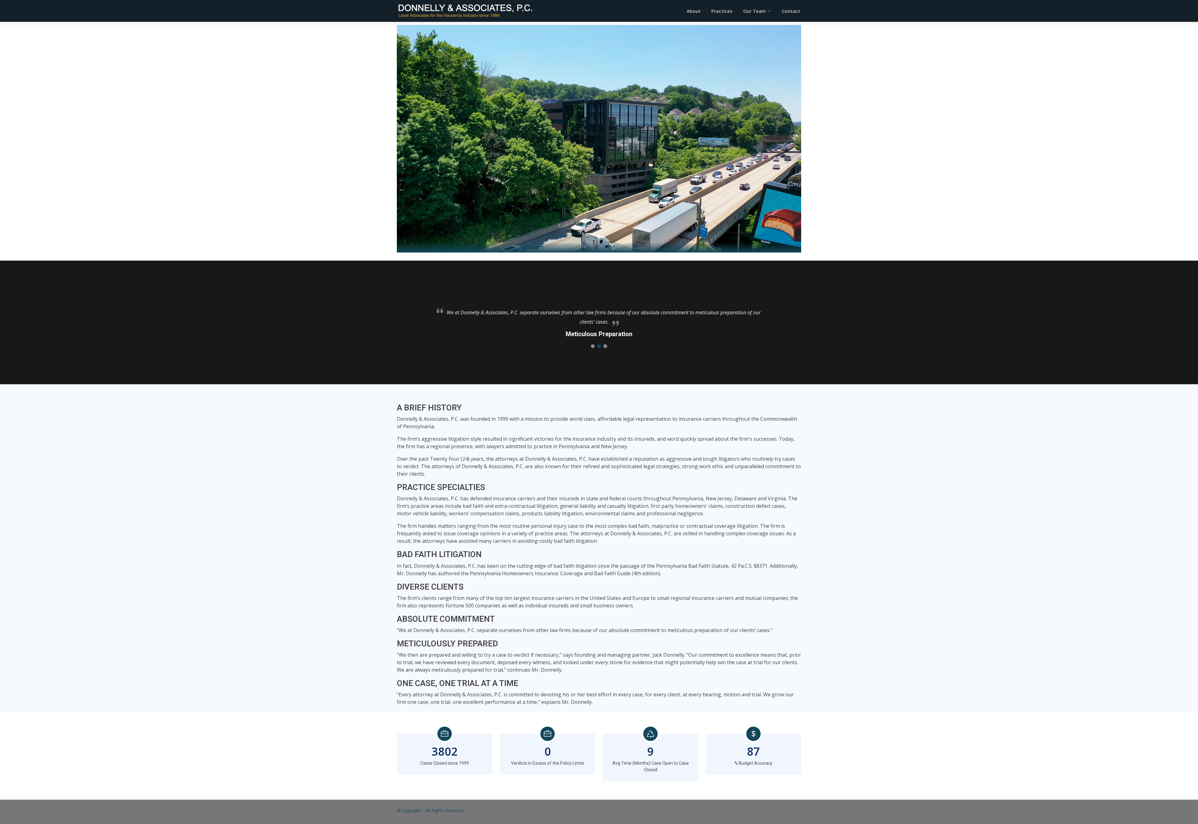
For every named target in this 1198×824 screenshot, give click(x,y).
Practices (722, 11)
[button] (593, 346)
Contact (791, 11)
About (694, 11)
